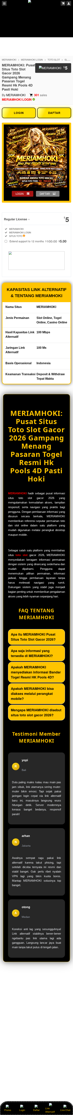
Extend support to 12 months (38, 241)
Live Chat (65, 1110)
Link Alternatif (50, 1110)
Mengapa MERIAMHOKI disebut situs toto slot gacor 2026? (36, 712)
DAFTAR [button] (45, 194)
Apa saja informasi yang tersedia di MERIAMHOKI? (32, 653)
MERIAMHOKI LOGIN (32, 59)
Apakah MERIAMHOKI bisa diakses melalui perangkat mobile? (32, 693)
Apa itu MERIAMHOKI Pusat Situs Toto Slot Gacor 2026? (33, 637)
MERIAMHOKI (9, 59)
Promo (7, 1110)
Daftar (36, 1110)
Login (22, 1110)
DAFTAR (54, 113)
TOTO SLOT (54, 59)
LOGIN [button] (20, 194)
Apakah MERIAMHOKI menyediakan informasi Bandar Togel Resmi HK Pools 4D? (36, 672)
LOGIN (19, 113)
